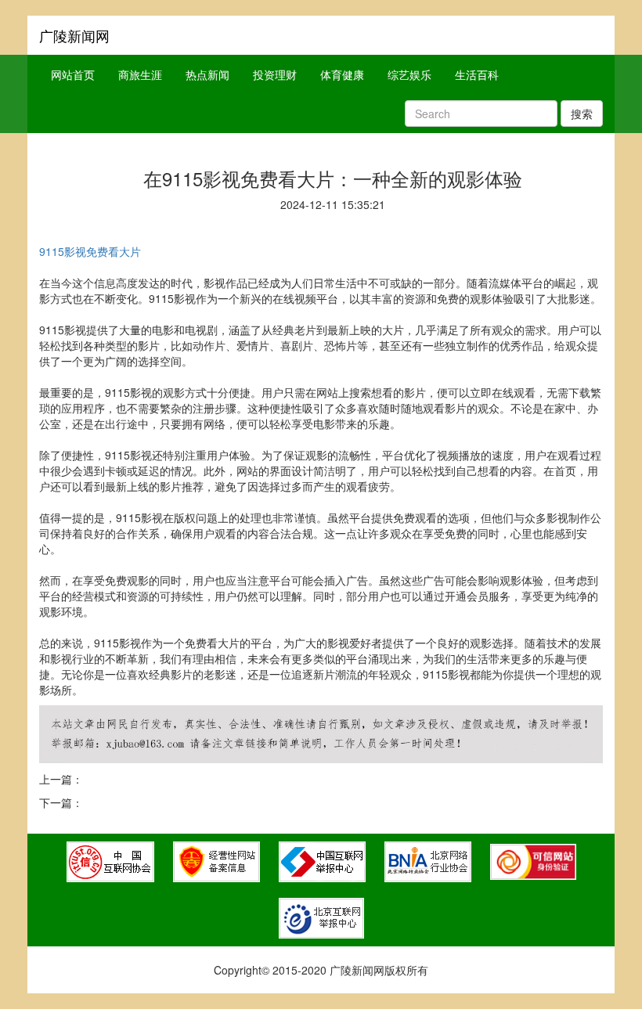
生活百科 (477, 74)
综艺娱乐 (409, 74)
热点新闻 (207, 74)
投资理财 (275, 74)
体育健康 (342, 74)
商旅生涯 (140, 74)
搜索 (582, 113)
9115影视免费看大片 (90, 251)
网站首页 (73, 74)
